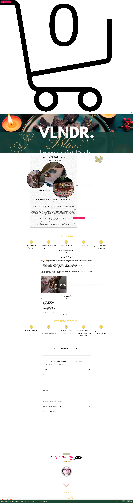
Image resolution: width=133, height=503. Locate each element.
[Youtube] (66, 497)
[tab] (55, 365)
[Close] (131, 501)
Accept (128, 501)
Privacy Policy (44, 501)
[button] (66, 56)
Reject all (123, 501)
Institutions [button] (118, 501)
